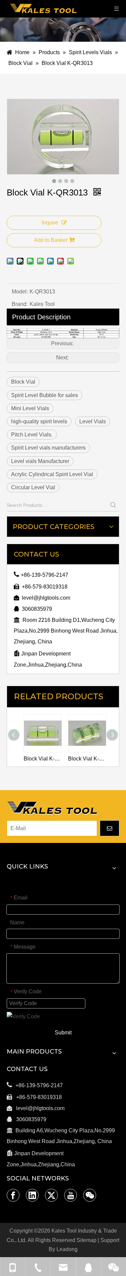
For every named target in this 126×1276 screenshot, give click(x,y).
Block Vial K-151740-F (41, 758)
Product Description (41, 317)
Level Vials (92, 421)
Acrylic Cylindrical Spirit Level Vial (52, 474)
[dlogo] (52, 808)
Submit (63, 1032)
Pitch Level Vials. (31, 434)
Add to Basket (50, 240)
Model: (20, 291)
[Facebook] (13, 1195)
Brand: (20, 304)
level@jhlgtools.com (46, 598)
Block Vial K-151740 (85, 758)
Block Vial (23, 382)
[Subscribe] (109, 828)
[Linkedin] (32, 1195)
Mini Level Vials (30, 408)
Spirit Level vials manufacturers (48, 448)
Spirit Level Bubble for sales (44, 395)
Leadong (67, 1249)
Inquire (50, 222)
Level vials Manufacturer (40, 461)
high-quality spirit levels (39, 421)
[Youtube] (70, 1195)
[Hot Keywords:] (113, 505)
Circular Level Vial (33, 487)
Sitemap (86, 1240)
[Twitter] (51, 1195)
